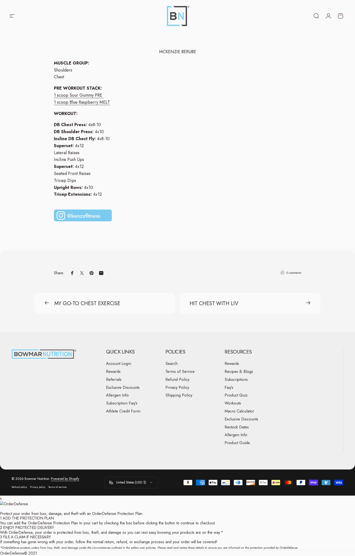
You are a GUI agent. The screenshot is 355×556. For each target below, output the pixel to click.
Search (171, 363)
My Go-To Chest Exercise (87, 303)
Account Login (118, 363)
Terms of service (57, 487)
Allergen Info (117, 395)
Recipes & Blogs (239, 371)
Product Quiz (236, 395)
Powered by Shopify (65, 478)
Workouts (233, 403)
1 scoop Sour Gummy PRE (78, 95)
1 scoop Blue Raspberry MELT (82, 102)
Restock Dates (237, 426)
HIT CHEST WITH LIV (214, 303)
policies (151, 547)
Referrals (113, 379)
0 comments (293, 273)
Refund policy (19, 487)
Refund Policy (177, 379)
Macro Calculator (239, 411)
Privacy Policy (177, 387)
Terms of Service (180, 371)
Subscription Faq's (121, 403)
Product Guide (237, 442)
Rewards (113, 371)
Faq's (229, 387)
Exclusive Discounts (123, 387)
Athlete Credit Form (123, 411)
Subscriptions (236, 379)
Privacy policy (37, 487)
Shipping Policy (178, 395)
